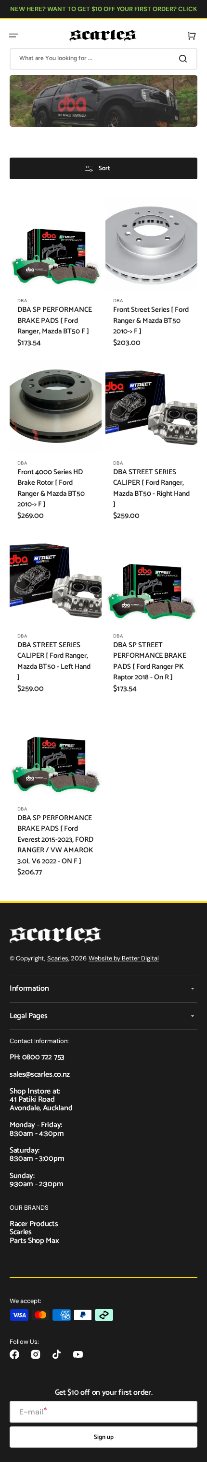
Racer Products (34, 1223)
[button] (13, 35)
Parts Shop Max (34, 1240)
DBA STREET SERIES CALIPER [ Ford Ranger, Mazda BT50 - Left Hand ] (54, 661)
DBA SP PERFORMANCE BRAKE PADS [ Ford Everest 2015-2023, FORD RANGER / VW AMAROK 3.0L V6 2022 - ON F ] (55, 840)
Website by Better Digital (124, 958)
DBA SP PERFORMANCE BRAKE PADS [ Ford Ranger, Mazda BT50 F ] (54, 321)
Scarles (57, 958)
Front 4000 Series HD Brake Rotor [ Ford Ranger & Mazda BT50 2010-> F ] (51, 488)
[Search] (184, 58)
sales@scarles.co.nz (40, 1074)
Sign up (104, 1437)
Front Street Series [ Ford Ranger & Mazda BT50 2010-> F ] (151, 321)
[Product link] (56, 277)
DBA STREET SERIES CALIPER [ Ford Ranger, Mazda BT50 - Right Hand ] (151, 488)
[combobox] (103, 59)
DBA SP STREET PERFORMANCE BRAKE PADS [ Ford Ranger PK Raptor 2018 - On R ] (149, 661)
